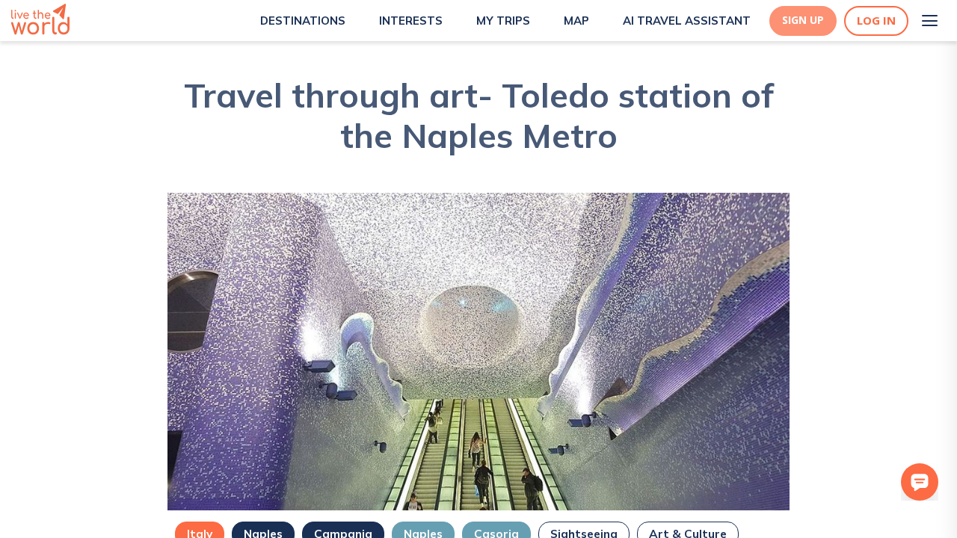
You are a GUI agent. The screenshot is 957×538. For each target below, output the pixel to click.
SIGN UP (803, 20)
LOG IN (876, 20)
